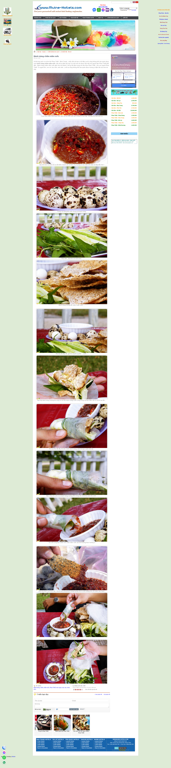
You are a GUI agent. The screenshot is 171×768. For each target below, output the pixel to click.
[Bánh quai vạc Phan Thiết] (62, 730)
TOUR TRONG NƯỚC (87, 18)
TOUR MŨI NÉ (73, 18)
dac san (64, 687)
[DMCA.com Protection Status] (120, 749)
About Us (117, 741)
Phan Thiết (53, 687)
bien (35, 689)
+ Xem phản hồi (98, 694)
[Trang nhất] (34, 52)
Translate (133, 10)
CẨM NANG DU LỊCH (112, 18)
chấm (41, 687)
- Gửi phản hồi (106, 694)
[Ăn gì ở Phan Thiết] (43, 730)
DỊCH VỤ (100, 18)
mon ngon (59, 687)
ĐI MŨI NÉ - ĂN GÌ (66, 52)
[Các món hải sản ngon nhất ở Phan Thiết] (81, 730)
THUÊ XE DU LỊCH (50, 17)
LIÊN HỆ (125, 17)
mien (68, 687)
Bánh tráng (37, 687)
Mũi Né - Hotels (41, 52)
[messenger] (4, 752)
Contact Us (123, 741)
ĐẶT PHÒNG (62, 18)
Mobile (13, 756)
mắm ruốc (46, 687)
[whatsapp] (4, 757)
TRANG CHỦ (37, 17)
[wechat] (4, 762)
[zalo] (4, 747)
